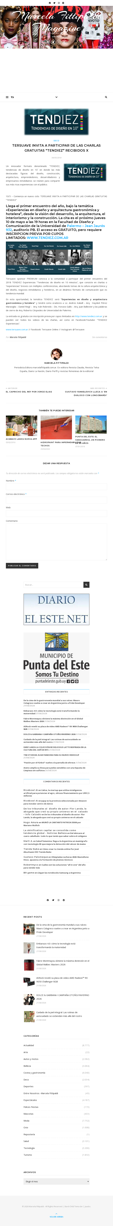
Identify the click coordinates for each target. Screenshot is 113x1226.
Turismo (28, 1154)
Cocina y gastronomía (34, 1072)
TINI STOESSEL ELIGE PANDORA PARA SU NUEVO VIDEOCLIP (51, 755)
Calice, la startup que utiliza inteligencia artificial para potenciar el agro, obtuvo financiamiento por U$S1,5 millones (56, 793)
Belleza (27, 1065)
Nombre (11, 480)
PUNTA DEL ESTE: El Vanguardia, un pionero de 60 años (90, 440)
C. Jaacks (86, 1206)
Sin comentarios (99, 337)
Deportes (28, 1086)
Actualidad (29, 1045)
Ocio (26, 1127)
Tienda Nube (31, 849)
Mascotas (28, 1113)
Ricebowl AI (31, 790)
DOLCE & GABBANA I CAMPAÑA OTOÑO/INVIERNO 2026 (49, 734)
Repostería (29, 1134)
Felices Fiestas (31, 1106)
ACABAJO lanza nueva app (21, 439)
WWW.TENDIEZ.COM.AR (48, 238)
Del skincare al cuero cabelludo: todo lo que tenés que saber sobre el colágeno (55, 834)
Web (8, 507)
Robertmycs (31, 864)
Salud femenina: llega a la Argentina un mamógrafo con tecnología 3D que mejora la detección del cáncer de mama (55, 842)
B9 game (29, 872)
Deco (56, 140)
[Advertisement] (56, 70)
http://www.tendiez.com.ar (88, 316)
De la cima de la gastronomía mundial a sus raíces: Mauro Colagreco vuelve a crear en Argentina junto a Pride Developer (54, 701)
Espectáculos (30, 1100)
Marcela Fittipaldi (18, 337)
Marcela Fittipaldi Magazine (56, 21)
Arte (26, 1052)
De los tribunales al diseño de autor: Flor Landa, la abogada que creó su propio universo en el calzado (54, 816)
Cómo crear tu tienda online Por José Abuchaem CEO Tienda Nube (51, 850)
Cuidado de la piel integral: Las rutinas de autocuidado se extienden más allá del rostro (52, 740)
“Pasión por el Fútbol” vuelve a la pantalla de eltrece (49, 762)
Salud (26, 1141)
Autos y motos (31, 1058)
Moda (26, 1120)
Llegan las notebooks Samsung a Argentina (59, 872)
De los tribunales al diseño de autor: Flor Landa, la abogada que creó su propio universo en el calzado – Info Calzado (56, 811)
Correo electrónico (16, 494)
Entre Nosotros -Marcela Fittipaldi (41, 1093)
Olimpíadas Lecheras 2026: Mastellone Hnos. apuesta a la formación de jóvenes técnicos (56, 858)
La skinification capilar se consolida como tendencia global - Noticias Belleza (50, 832)
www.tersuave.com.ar (17, 329)
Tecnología (29, 1148)
